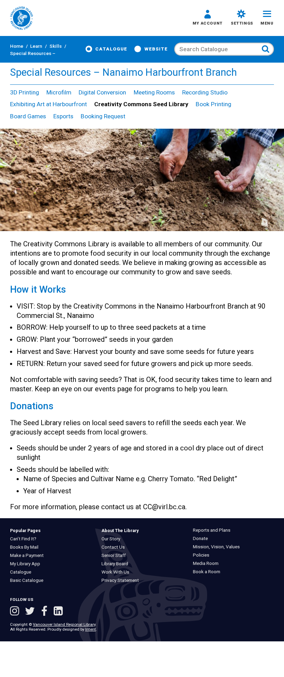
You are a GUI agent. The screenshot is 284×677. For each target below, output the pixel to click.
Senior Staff (115, 555)
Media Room (207, 563)
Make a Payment (28, 555)
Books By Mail (25, 547)
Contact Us (115, 547)
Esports (63, 116)
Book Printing (213, 104)
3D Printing (24, 92)
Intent (90, 629)
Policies (202, 555)
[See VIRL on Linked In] (58, 611)
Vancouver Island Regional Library (64, 624)
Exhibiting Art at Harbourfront (48, 104)
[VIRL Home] (21, 19)
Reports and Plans (213, 530)
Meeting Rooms (154, 92)
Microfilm (58, 92)
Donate (202, 538)
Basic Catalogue (28, 580)
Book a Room (208, 571)
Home (16, 46)
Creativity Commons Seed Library (141, 104)
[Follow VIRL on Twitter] (31, 611)
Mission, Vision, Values (218, 546)
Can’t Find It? (24, 538)
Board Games (28, 116)
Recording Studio (205, 92)
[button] (208, 18)
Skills (56, 46)
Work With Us (117, 572)
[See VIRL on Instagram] (16, 611)
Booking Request (103, 116)
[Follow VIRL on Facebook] (45, 611)
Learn (36, 46)
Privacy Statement (122, 580)
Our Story (112, 538)
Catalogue (111, 49)
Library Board (116, 563)
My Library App (26, 563)
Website (156, 49)
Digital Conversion (102, 92)
